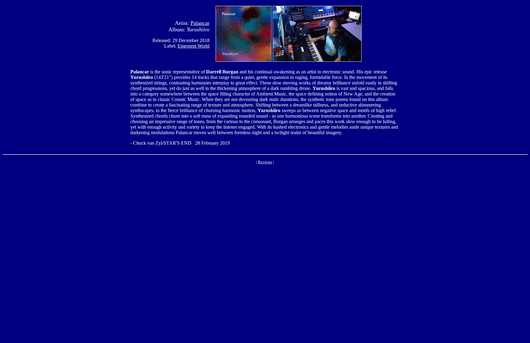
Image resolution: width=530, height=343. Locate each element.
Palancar (199, 23)
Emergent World (193, 46)
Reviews (265, 162)
